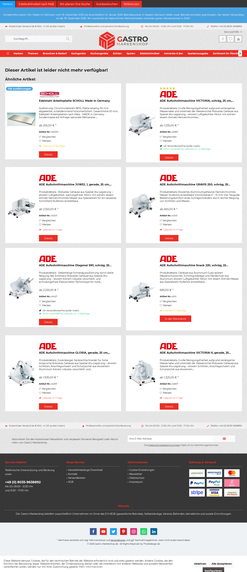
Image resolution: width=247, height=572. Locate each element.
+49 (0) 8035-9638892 (23, 482)
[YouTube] (103, 531)
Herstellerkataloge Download (85, 469)
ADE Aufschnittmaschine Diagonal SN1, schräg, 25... (75, 265)
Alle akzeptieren (222, 563)
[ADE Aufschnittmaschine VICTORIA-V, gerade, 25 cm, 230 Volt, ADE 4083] (142, 373)
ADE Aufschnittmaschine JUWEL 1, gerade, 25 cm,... (75, 184)
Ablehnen (200, 563)
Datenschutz (136, 477)
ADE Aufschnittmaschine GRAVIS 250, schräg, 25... (195, 184)
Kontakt (72, 474)
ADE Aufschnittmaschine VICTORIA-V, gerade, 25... (195, 352)
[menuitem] (232, 32)
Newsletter (135, 474)
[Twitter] (113, 531)
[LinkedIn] (153, 531)
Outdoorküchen (107, 4)
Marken (8, 4)
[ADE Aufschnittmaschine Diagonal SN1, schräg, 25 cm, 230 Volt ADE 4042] (21, 287)
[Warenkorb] (238, 38)
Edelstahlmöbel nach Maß (36, 4)
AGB (70, 481)
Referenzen (131, 4)
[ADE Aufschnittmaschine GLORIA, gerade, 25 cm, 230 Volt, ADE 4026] (21, 373)
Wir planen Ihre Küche (75, 4)
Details (48, 154)
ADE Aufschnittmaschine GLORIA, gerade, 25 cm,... (74, 352)
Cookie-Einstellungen (141, 469)
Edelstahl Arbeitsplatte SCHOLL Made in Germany (74, 100)
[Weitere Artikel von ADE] (200, 94)
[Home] (8, 53)
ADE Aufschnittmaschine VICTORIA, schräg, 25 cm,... (197, 100)
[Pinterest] (123, 531)
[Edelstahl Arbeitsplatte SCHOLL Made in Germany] (21, 121)
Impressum (136, 481)
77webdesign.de (151, 544)
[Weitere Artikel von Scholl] (79, 94)
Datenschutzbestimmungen (164, 445)
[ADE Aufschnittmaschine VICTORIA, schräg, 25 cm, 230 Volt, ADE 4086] (142, 123)
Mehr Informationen (91, 566)
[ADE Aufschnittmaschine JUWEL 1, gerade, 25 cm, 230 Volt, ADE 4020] (21, 205)
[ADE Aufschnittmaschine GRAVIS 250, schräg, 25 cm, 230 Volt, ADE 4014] (142, 205)
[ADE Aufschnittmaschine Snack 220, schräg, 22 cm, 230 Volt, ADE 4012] (142, 289)
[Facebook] (93, 531)
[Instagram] (133, 531)
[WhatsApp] (143, 531)
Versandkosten (76, 477)
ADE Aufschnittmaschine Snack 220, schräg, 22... (194, 265)
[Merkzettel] (230, 38)
